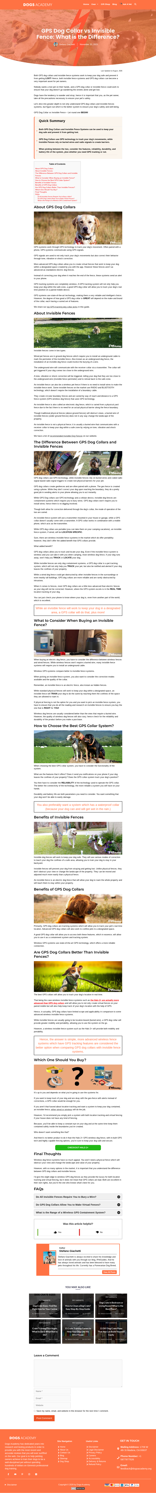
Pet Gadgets (44, 1300)
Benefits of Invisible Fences (45, 183)
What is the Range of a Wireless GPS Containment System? (57, 200)
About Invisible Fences (44, 171)
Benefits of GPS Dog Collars (46, 185)
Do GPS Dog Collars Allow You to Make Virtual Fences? (56, 198)
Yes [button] (59, 1232)
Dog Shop (64, 1461)
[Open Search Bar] (135, 4)
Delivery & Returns (97, 1461)
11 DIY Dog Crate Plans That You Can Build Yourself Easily (111, 1331)
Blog (114, 4)
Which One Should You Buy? (46, 190)
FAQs (37, 194)
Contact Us (65, 1453)
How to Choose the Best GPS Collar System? (52, 180)
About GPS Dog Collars (44, 169)
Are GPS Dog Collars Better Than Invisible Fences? (55, 187)
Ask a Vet (127, 4)
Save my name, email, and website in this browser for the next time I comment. (72, 1411)
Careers (92, 1455)
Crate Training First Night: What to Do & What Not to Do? (45, 1331)
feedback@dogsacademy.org (136, 1468)
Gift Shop (105, 4)
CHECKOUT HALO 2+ (78, 1147)
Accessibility (94, 1458)
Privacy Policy (95, 1453)
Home (86, 4)
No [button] (101, 1232)
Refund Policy (95, 1464)
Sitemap (63, 1458)
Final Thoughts (41, 192)
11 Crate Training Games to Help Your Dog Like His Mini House (78, 1331)
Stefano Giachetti (67, 44)
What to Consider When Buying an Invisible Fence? (55, 178)
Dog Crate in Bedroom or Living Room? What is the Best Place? (111, 1305)
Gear (93, 4)
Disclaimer (93, 1447)
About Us (64, 1450)
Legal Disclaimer (96, 1450)
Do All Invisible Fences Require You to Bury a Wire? (55, 196)
